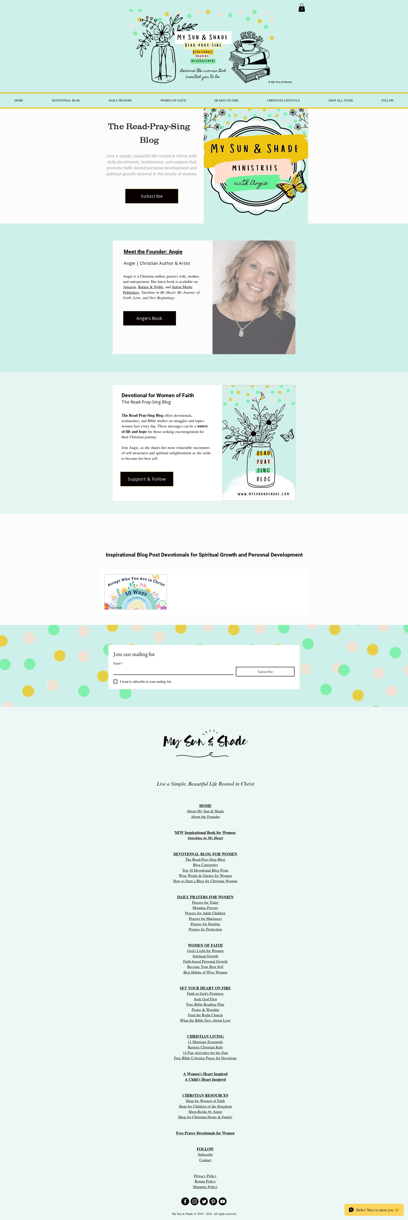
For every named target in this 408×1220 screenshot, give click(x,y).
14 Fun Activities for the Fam (205, 1052)
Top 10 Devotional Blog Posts (205, 870)
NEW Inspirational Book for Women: (205, 832)
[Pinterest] (213, 1201)
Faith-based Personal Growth (205, 961)
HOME (205, 805)
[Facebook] (185, 1201)
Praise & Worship (205, 1009)
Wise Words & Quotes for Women (205, 875)
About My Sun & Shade (205, 810)
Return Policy (205, 1181)
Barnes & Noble (150, 286)
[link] (301, 8)
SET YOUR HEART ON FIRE (205, 988)
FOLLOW (205, 1149)
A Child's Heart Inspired (205, 1079)
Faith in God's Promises (205, 993)
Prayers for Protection (205, 929)
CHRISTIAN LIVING (205, 1036)
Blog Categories (205, 864)
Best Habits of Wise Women (205, 972)
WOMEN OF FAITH (205, 945)
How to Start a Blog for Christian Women (205, 880)
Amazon (129, 286)
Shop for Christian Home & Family (205, 1116)
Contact (205, 1159)
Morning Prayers (205, 907)
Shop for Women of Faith (205, 1100)
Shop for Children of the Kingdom (205, 1106)
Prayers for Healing (205, 923)
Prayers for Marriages (205, 918)
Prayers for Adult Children (205, 912)
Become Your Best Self (205, 966)
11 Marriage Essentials (205, 1041)
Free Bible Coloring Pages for (197, 1057)
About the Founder (205, 816)
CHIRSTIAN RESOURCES (205, 1095)
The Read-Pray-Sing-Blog (205, 859)
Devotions (229, 1057)
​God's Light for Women (205, 950)
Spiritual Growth (205, 955)
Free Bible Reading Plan (205, 1004)
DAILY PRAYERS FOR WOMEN (205, 897)
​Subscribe (205, 1154)
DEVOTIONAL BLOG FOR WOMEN (205, 854)
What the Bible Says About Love (205, 1020)
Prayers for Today (205, 902)
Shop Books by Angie (205, 1111)
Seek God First (205, 998)
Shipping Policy (205, 1186)
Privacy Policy (205, 1175)
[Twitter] (204, 1201)
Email (118, 663)
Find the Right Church (205, 1014)
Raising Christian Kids (205, 1047)
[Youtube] (223, 1201)
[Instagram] (194, 1201)
